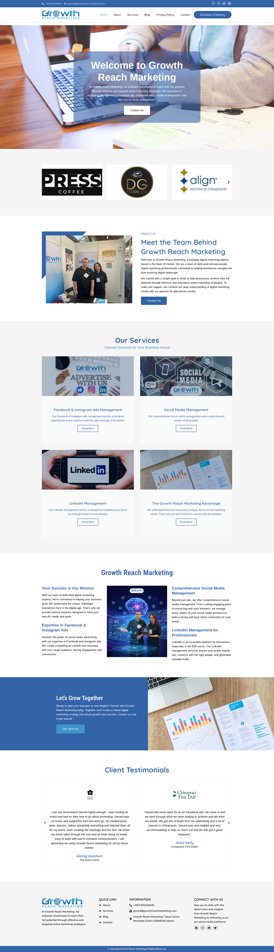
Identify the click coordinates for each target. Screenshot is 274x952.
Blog (147, 14)
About (117, 14)
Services (132, 14)
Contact (185, 14)
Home (103, 14)
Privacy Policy (165, 14)
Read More (88, 428)
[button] (45, 182)
